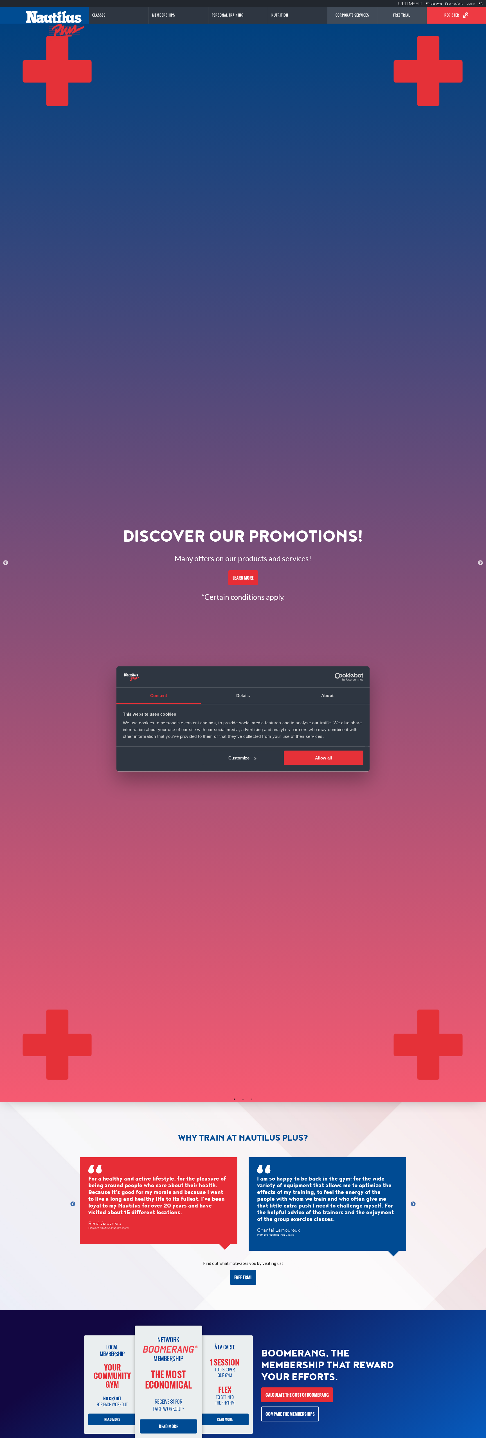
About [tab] (327, 695)
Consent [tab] (158, 695)
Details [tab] (243, 695)
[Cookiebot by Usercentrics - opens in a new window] (338, 677)
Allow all (323, 758)
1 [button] (234, 1099)
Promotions (454, 3)
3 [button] (251, 1099)
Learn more (243, 578)
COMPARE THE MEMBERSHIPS (290, 1414)
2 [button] (243, 1099)
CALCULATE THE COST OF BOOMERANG (297, 1395)
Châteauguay (294, 1221)
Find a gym (434, 3)
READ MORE (112, 1419)
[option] (243, 563)
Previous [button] (5, 563)
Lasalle (121, 1234)
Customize (238, 758)
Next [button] (480, 563)
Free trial (243, 1277)
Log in (471, 3)
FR (481, 3)
